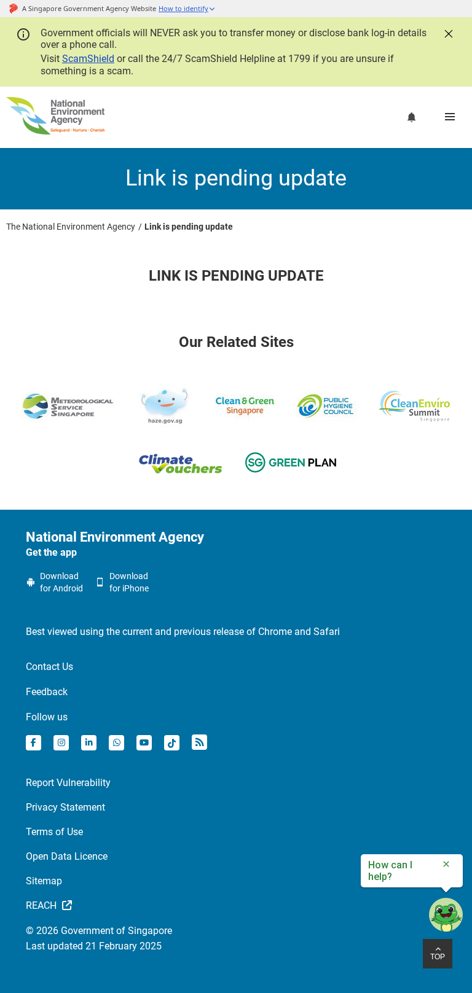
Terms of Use (54, 832)
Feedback (47, 692)
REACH (42, 905)
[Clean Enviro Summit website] (414, 406)
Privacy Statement (65, 807)
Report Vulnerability (68, 783)
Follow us (47, 717)
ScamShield (88, 58)
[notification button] (411, 117)
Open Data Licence (67, 856)
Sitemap (44, 881)
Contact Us (49, 666)
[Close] (447, 32)
